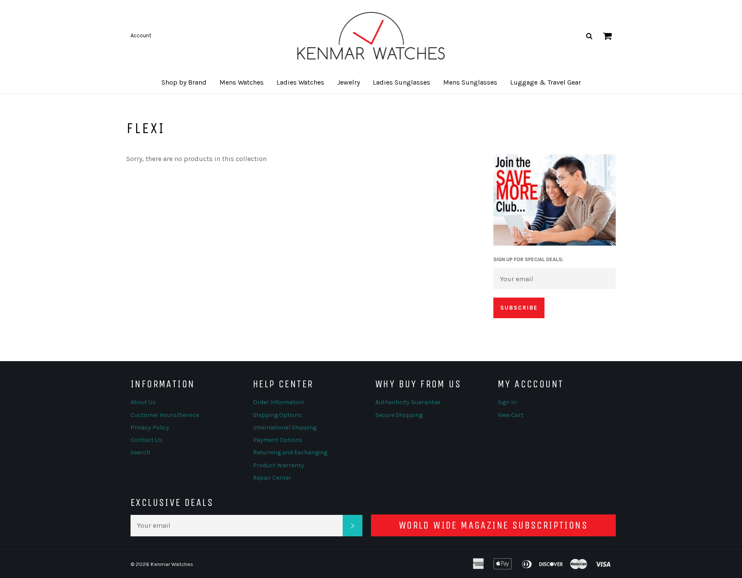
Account (141, 35)
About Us (143, 402)
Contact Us (146, 440)
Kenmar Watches (172, 564)
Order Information (278, 402)
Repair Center (272, 477)
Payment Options (277, 440)
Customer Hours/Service (165, 415)
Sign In (507, 402)
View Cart (510, 415)
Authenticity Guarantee (407, 402)
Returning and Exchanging (290, 452)
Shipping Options (277, 415)
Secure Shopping (399, 415)
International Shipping (284, 427)
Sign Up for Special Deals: (528, 259)
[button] (184, 82)
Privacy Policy (150, 427)
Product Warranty (278, 465)
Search (140, 452)
